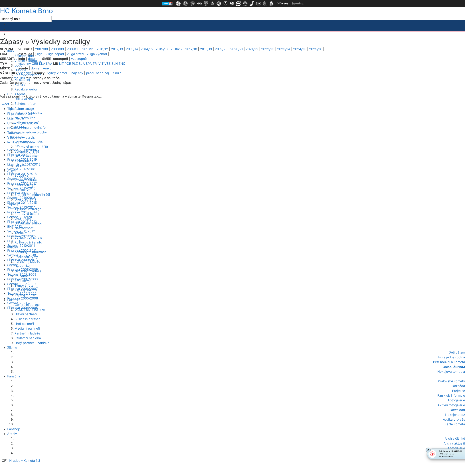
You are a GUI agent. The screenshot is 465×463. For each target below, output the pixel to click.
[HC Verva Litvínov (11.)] (245, 3)
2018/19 (206, 49)
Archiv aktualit (454, 443)
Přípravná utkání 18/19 (31, 147)
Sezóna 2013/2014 (21, 207)
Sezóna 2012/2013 (21, 217)
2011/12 (102, 49)
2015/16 (162, 49)
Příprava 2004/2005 (22, 308)
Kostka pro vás (453, 419)
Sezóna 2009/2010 (21, 255)
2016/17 (176, 49)
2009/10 (73, 49)
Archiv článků (455, 438)
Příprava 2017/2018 (22, 174)
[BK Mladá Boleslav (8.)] (225, 3)
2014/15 (147, 49)
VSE (107, 63)
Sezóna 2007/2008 (21, 274)
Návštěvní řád (25, 118)
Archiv (12, 434)
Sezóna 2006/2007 (21, 284)
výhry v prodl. (57, 73)
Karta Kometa (455, 424)
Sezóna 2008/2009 (22, 265)
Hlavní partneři (26, 314)
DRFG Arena (24, 99)
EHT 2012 (14, 226)
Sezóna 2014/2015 (21, 198)
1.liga (39, 54)
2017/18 (191, 49)
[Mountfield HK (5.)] (206, 3)
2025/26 (315, 49)
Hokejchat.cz (455, 415)
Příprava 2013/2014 (22, 212)
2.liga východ (97, 54)
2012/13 (117, 49)
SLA (82, 63)
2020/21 (236, 49)
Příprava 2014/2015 (22, 202)
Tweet (4, 104)
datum (32, 59)
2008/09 (57, 49)
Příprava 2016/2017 (22, 183)
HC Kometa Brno (26, 11)
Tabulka (13, 133)
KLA (42, 63)
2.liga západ (54, 54)
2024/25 (299, 49)
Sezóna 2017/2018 (21, 169)
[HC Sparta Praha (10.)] (238, 3)
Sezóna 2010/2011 (21, 245)
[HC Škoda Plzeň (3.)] (192, 3)
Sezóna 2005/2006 (22, 293)
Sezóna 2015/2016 (21, 188)
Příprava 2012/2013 (22, 222)
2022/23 (267, 49)
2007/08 (41, 49)
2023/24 (283, 49)
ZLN (115, 63)
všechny (24, 63)
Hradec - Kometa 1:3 (24, 460)
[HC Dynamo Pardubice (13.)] (258, 3)
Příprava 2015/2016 (22, 193)
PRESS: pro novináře (30, 127)
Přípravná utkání (19, 113)
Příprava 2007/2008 (22, 279)
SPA (89, 63)
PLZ (75, 63)
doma (35, 68)
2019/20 (221, 49)
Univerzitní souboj (20, 123)
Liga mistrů (15, 118)
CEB (35, 63)
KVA (49, 63)
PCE (68, 63)
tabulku (19, 78)
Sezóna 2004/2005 (22, 303)
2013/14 (132, 49)
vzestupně (79, 59)
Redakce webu (26, 89)
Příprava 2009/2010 (22, 260)
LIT (61, 63)
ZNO (122, 63)
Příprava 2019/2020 (22, 155)
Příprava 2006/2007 (22, 289)
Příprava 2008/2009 (22, 269)
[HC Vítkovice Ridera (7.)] (219, 3)
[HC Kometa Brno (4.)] (199, 3)
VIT (101, 63)
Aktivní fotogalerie (451, 405)
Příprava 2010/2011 (21, 250)
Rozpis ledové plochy (31, 132)
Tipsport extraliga (20, 109)
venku (46, 68)
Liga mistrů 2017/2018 (24, 164)
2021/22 (252, 49)
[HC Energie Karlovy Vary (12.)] (251, 3)
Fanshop (13, 429)
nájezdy (77, 73)
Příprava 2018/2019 (22, 159)
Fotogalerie (456, 400)
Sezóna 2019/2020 (21, 150)
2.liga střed (75, 54)
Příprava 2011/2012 (21, 236)
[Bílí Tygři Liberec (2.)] (185, 3)
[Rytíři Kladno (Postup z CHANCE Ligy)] (264, 3)
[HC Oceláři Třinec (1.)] (178, 3)
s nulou (118, 73)
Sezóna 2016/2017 (21, 179)
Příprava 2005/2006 (22, 298)
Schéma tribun (25, 104)
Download (457, 410)
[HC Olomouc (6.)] (212, 3)
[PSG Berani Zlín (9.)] (232, 3)
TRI (95, 63)
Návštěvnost (24, 228)
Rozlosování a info (28, 242)
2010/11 (88, 49)
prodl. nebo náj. (98, 73)
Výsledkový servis (21, 137)
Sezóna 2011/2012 (21, 231)
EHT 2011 (14, 241)
